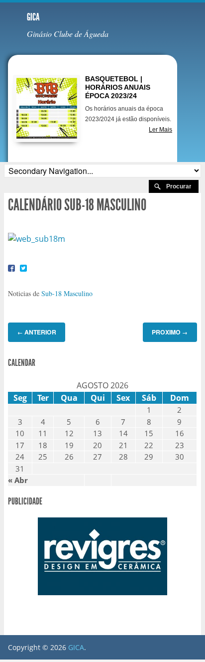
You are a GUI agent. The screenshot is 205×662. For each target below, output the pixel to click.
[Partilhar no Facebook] (11, 268)
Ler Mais (160, 129)
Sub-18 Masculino (67, 293)
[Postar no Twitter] (23, 268)
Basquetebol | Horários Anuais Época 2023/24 (117, 87)
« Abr (18, 480)
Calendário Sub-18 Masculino (77, 204)
